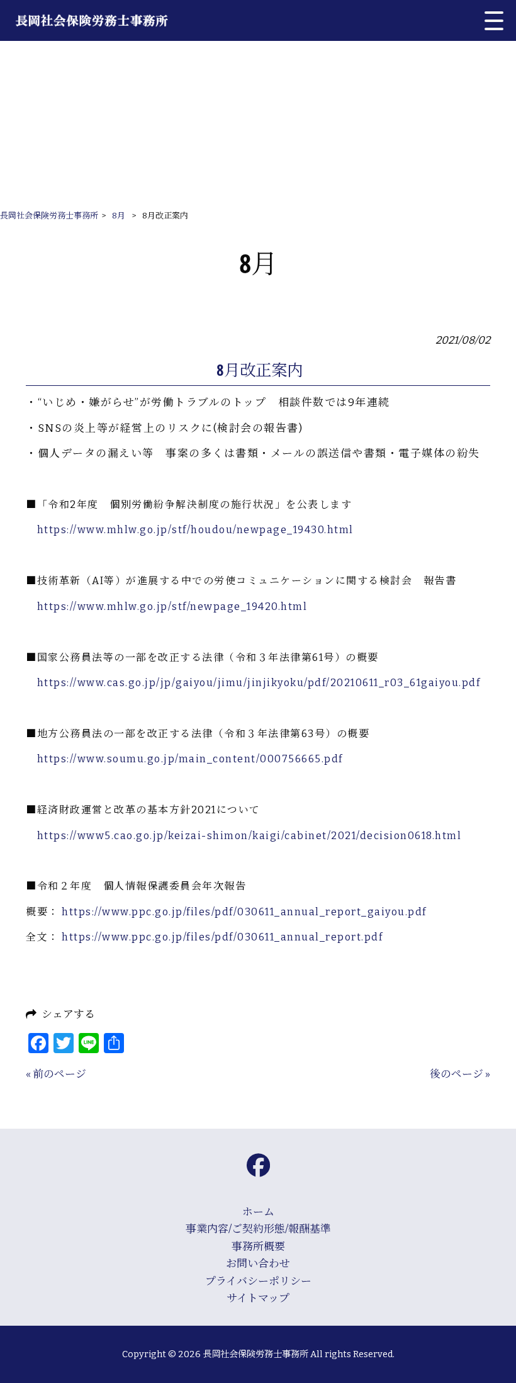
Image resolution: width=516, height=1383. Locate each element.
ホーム (258, 1211)
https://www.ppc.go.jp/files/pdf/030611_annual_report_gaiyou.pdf (244, 912)
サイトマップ (258, 1298)
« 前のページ (56, 1074)
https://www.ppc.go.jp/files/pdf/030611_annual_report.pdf (222, 937)
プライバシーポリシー (258, 1281)
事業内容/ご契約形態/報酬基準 (258, 1228)
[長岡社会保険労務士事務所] (103, 20)
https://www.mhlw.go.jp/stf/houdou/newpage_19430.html (195, 530)
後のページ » (460, 1074)
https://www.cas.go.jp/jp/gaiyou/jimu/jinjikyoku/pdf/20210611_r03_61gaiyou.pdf (259, 683)
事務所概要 (258, 1246)
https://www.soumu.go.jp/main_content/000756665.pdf (190, 759)
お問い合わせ (258, 1263)
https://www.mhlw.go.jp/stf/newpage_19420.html (172, 606)
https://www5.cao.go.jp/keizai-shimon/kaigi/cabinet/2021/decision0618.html (249, 836)
